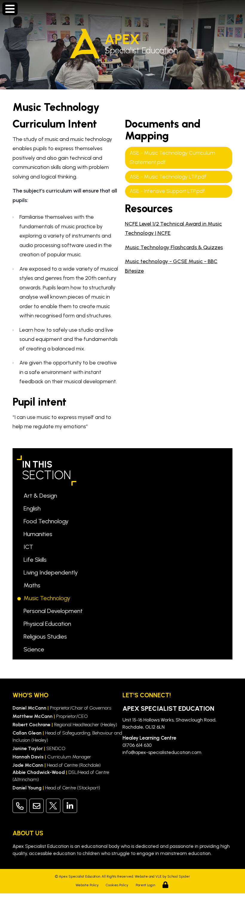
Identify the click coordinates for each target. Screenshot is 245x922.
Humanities (39, 534)
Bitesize (134, 271)
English (33, 508)
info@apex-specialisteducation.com (161, 752)
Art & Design (41, 495)
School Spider (178, 876)
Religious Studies (46, 636)
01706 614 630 (136, 745)
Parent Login (145, 885)
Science (35, 649)
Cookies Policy (117, 885)
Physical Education (48, 623)
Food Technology (47, 521)
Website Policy (87, 885)
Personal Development (54, 610)
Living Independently (52, 572)
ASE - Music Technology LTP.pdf (168, 176)
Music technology (147, 261)
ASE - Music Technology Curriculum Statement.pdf (172, 158)
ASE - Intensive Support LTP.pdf (167, 191)
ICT (29, 546)
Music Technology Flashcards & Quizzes (174, 247)
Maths (33, 585)
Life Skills (36, 559)
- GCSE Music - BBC (193, 261)
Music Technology (48, 598)
